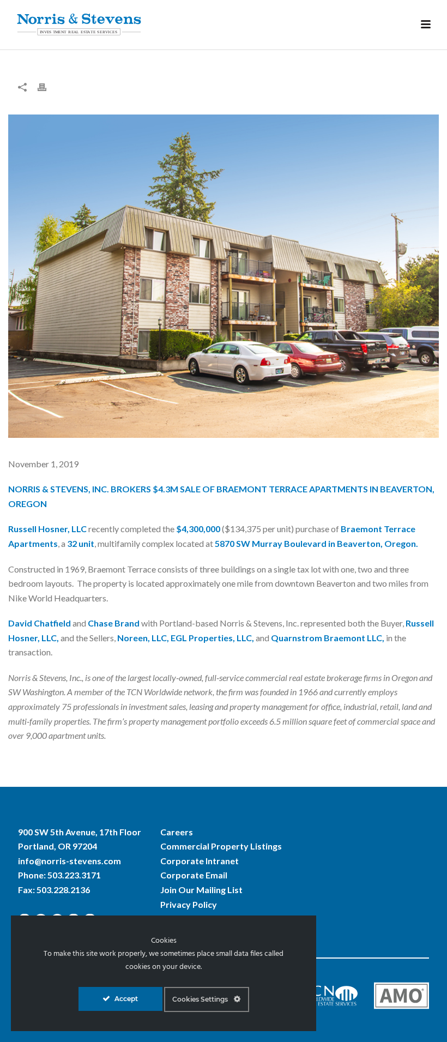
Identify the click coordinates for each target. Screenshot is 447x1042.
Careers (176, 832)
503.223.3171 (74, 875)
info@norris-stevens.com (69, 861)
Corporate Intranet (199, 861)
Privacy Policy (188, 904)
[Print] (47, 86)
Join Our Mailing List (201, 889)
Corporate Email (193, 875)
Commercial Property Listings (221, 846)
